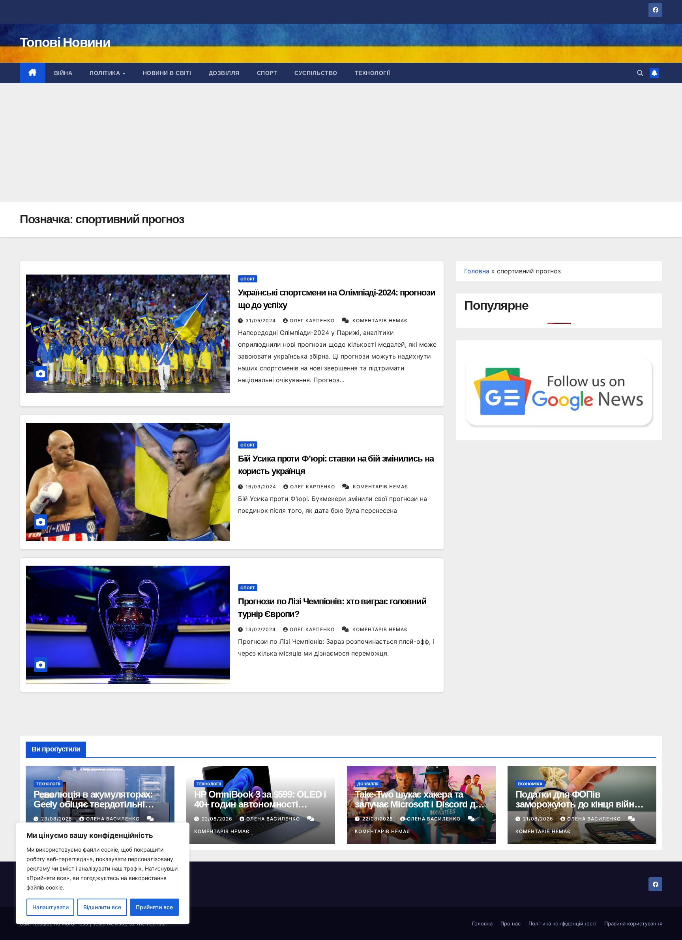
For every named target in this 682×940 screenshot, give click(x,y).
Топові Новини (65, 42)
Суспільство (315, 73)
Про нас (510, 923)
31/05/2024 (261, 320)
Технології (372, 73)
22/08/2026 (218, 819)
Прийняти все (154, 907)
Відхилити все (102, 907)
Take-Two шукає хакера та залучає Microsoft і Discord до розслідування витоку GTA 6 (418, 804)
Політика (106, 73)
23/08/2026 (57, 819)
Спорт (267, 73)
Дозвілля (224, 73)
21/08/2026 (539, 819)
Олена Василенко (113, 819)
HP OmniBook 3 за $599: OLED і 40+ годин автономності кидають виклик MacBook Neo (260, 804)
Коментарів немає (380, 320)
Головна (476, 271)
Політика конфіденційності (562, 923)
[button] (640, 73)
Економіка (530, 783)
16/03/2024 (261, 487)
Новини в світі (167, 73)
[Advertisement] (341, 142)
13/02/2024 (261, 629)
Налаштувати (50, 907)
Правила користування (633, 923)
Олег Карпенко (313, 320)
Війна (63, 73)
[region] (102, 873)
